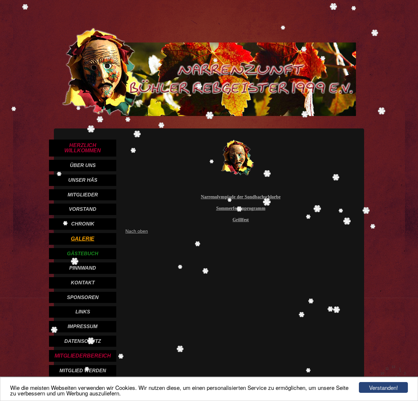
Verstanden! (383, 387)
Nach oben (136, 231)
